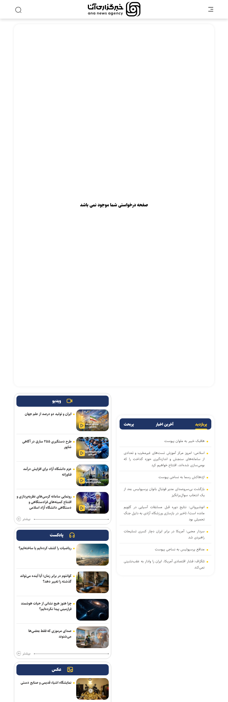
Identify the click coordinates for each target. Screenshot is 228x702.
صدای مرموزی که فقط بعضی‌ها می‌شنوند (49, 633)
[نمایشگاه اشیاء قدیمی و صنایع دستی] (92, 689)
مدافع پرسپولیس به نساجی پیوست (180, 549)
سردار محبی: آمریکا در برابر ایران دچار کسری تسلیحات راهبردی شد (164, 534)
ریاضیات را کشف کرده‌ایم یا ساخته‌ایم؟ (45, 548)
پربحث (129, 424)
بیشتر (26, 519)
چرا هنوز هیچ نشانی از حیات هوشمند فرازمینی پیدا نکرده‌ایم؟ (46, 606)
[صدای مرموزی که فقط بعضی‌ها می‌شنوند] (92, 637)
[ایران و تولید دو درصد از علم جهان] (92, 420)
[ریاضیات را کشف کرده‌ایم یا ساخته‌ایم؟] (92, 554)
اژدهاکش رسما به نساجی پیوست (181, 477)
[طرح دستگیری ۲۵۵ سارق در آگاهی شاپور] (92, 448)
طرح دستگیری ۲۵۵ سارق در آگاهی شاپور (46, 444)
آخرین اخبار (165, 424)
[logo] (114, 9)
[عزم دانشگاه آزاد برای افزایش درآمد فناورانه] (92, 475)
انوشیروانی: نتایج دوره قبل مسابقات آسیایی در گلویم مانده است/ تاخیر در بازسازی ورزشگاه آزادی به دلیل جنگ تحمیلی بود (164, 513)
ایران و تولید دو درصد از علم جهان (48, 414)
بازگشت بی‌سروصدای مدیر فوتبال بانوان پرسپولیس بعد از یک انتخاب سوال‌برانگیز (164, 492)
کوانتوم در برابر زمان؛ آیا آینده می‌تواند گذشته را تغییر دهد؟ (45, 578)
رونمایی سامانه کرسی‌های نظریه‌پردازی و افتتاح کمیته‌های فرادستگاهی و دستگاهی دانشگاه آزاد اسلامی (44, 502)
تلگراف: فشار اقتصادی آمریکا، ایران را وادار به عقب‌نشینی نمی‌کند (164, 564)
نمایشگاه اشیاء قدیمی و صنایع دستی (46, 682)
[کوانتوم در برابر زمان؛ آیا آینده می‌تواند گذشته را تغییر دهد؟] (92, 582)
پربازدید (201, 424)
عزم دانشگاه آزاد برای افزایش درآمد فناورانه (47, 471)
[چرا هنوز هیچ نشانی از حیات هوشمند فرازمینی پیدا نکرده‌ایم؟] (92, 610)
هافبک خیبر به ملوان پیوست (184, 441)
